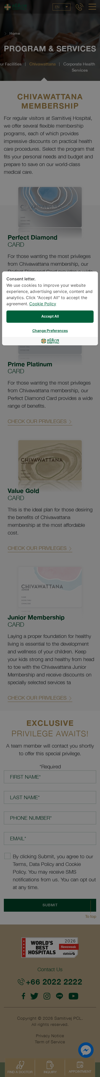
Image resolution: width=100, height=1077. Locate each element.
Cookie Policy (42, 304)
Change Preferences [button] (50, 331)
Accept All (50, 316)
